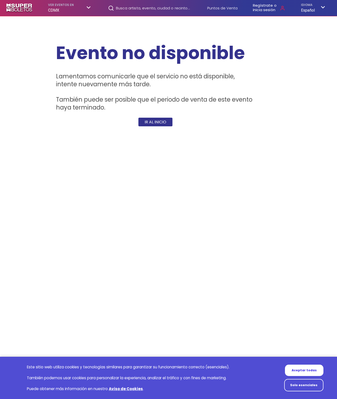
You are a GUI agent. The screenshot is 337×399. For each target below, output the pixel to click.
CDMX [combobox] (53, 10)
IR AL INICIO (155, 122)
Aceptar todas (304, 370)
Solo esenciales (304, 385)
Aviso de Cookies (126, 388)
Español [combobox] (308, 10)
